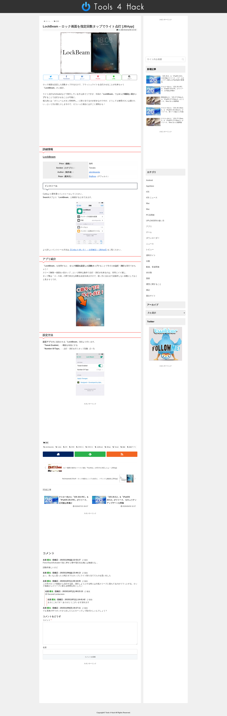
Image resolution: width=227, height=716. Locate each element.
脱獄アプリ (132, 447)
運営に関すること (153, 284)
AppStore (150, 186)
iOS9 (72, 447)
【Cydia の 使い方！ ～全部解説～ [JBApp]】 (88, 250)
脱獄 (46, 442)
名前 (45, 647)
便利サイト (151, 255)
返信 (86, 560)
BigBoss (92, 176)
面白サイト (151, 296)
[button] (183, 59)
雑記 (148, 290)
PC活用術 (150, 215)
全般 (148, 261)
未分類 (149, 273)
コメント (47, 620)
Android (149, 180)
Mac (148, 203)
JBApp (108, 447)
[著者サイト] (58, 454)
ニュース (150, 244)
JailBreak (100, 447)
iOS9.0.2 (90, 447)
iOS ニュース (151, 198)
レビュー (150, 249)
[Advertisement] (90, 125)
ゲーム (149, 232)
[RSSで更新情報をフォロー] (122, 454)
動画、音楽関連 (152, 267)
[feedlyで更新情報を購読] (90, 454)
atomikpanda (94, 172)
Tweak (116, 447)
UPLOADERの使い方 (155, 221)
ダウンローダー (152, 238)
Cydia (59, 447)
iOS (66, 447)
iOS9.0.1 (81, 447)
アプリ (149, 226)
